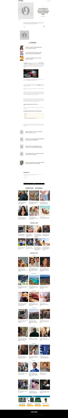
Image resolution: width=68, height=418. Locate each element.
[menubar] (48, 0)
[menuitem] (48, 0)
